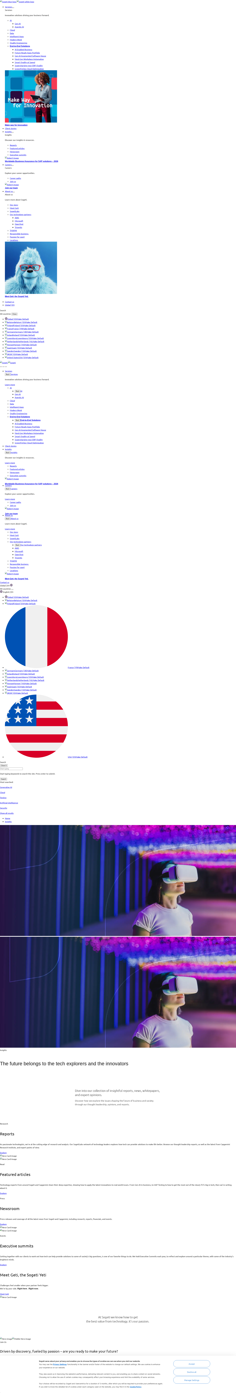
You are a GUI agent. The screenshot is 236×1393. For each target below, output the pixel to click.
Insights (14, 452)
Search (3, 779)
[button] (13, 7)
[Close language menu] (12, 589)
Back (8, 374)
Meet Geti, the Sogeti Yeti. (16, 296)
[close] (3, 366)
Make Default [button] (23, 319)
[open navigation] (6, 366)
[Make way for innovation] (120, 96)
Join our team (11, 188)
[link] (17, 1)
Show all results (7, 813)
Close (14, 314)
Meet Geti (4, 1294)
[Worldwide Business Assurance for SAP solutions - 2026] (120, 158)
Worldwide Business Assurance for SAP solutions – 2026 (31, 161)
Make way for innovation (16, 125)
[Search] (1, 366)
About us (14, 518)
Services (14, 374)
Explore (3, 1152)
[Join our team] (120, 184)
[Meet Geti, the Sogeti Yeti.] (120, 268)
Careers (14, 488)
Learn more (10, 384)
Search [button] (3, 310)
